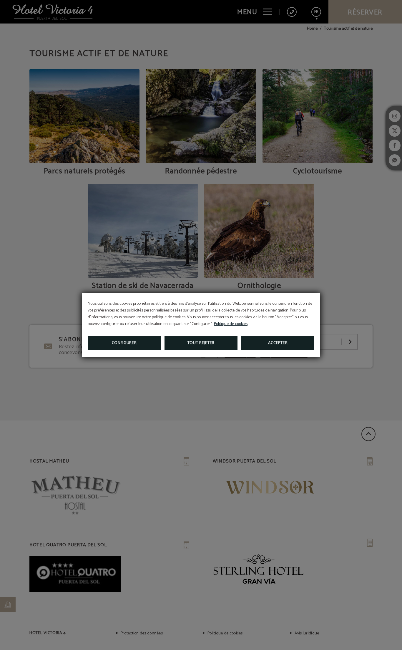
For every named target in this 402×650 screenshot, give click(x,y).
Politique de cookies (230, 324)
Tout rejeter (201, 343)
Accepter (278, 343)
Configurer (124, 343)
